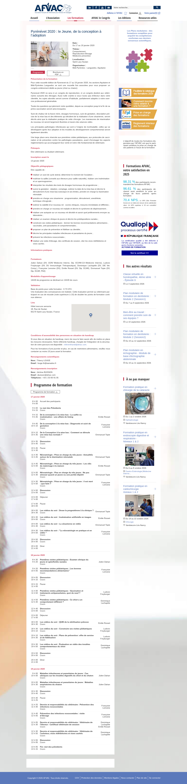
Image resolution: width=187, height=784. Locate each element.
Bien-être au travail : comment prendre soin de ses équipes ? (137, 315)
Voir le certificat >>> (139, 253)
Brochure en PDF (58, 73)
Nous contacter (127, 778)
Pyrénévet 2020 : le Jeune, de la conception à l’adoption (66, 33)
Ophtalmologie (132, 420)
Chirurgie (130, 522)
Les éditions (124, 18)
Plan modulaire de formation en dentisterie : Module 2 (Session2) (136, 334)
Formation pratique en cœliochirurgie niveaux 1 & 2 (135, 489)
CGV (77, 778)
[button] (91, 315)
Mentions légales (111, 778)
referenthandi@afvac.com (75, 344)
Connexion (133, 12)
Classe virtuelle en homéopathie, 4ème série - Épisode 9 (137, 277)
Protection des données (91, 778)
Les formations (75, 18)
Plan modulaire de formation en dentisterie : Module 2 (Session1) (136, 296)
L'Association (53, 18)
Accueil (34, 18)
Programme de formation (44, 392)
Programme (38, 72)
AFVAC (46, 778)
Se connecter (155, 778)
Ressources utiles (147, 18)
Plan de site (142, 778)
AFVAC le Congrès (101, 18)
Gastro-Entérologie (134, 471)
